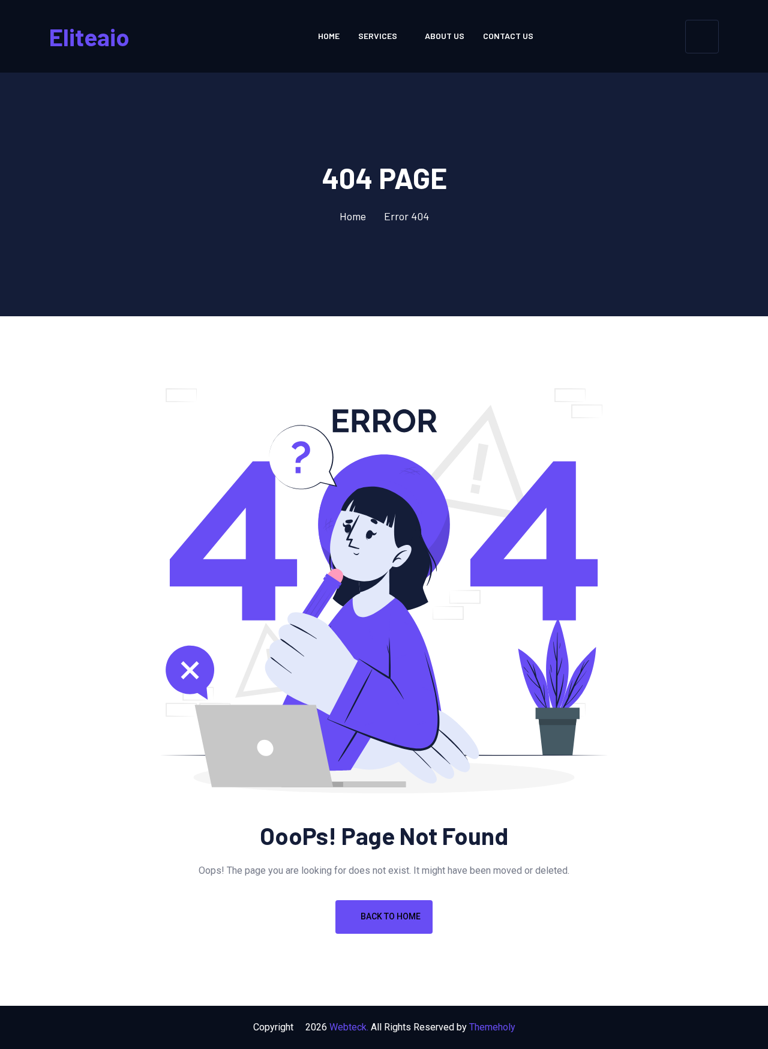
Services (377, 36)
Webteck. (348, 1027)
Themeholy (492, 1027)
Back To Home (390, 916)
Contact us (508, 36)
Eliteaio (89, 36)
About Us (444, 36)
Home (329, 36)
